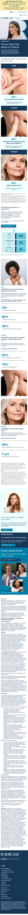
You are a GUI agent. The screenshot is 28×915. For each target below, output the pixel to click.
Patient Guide (4, 891)
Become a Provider (5, 885)
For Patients (24, 15)
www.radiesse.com (13, 797)
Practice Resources (5, 880)
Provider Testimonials (7, 879)
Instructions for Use (22, 12)
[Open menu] (26, 19)
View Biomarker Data (7, 226)
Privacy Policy (4, 896)
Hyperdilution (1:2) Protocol (8, 872)
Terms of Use (4, 894)
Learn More (15, 6)
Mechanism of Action (7, 870)
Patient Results (4, 875)
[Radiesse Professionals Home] (7, 18)
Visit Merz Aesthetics (6, 898)
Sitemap (3, 893)
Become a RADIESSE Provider (9, 559)
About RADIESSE (5, 868)
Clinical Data (4, 873)
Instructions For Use (5, 889)
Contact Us (3, 888)
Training (3, 882)
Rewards (4, 884)
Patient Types (5, 530)
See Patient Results (7, 545)
